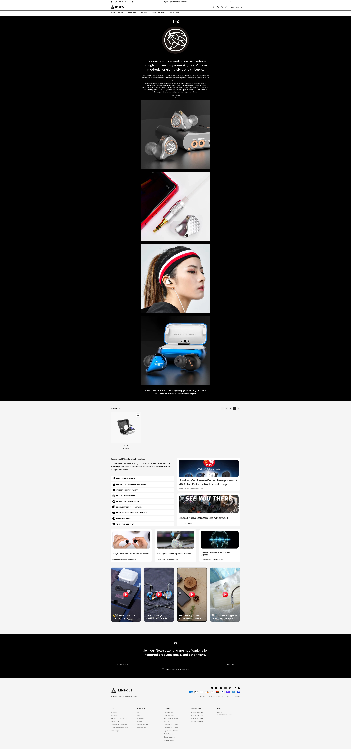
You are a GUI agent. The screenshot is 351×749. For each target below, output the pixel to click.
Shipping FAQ (115, 721)
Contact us (114, 715)
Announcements (158, 13)
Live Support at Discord (119, 718)
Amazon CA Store (197, 715)
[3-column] (230, 408)
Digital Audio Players (171, 731)
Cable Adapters (169, 737)
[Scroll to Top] (347, 739)
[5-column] (238, 408)
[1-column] (222, 408)
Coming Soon (175, 13)
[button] (226, 7)
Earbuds (167, 721)
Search (219, 712)
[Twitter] (230, 688)
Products (132, 13)
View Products (176, 95)
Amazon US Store (197, 712)
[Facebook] (133, 2)
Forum (228, 696)
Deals (120, 13)
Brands (144, 13)
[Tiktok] (234, 688)
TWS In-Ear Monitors (171, 718)
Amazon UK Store (197, 718)
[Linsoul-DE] (117, 7)
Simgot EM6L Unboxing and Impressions (130, 553)
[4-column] (234, 408)
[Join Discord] (239, 688)
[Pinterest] (111, 2)
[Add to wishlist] (138, 415)
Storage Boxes (169, 740)
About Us (114, 712)
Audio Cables (168, 734)
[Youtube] (216, 688)
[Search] (213, 7)
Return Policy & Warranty (119, 724)
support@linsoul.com (224, 715)
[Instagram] (116, 2)
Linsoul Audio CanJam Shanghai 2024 (203, 518)
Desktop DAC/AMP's (171, 724)
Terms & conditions (182, 669)
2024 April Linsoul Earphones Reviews (174, 553)
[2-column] (226, 408)
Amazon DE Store (197, 721)
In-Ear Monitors (169, 715)
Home (113, 13)
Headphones (168, 712)
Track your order (236, 7)
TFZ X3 (126, 446)
